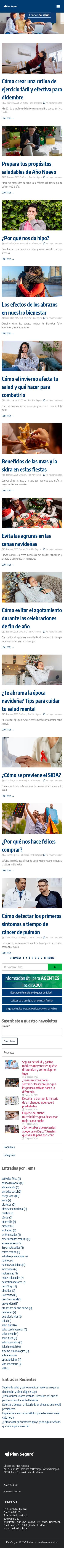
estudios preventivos (15, 1256)
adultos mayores (12, 1183)
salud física (9, 1338)
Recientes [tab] (9, 1052)
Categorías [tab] (9, 1155)
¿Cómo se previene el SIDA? (31, 775)
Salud (6, 1321)
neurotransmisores (14, 1282)
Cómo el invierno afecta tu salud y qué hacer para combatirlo (30, 386)
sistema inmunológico (15, 1351)
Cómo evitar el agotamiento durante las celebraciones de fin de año (32, 618)
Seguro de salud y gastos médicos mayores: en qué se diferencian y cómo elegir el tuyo (39, 1067)
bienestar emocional (14, 1209)
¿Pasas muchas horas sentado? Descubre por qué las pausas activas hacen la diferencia (39, 1086)
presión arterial (11, 1299)
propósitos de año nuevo (17, 1308)
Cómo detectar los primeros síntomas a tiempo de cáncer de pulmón (31, 923)
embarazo (9, 1230)
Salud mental (11, 1346)
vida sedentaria (12, 1364)
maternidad (10, 1273)
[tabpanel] (32, 1099)
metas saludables (13, 1278)
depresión (9, 1222)
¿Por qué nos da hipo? (25, 238)
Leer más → (8, 118)
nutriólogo (9, 1286)
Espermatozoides (13, 1247)
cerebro (8, 1213)
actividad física (11, 1178)
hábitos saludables (13, 1265)
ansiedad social (11, 1191)
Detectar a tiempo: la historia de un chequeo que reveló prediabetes (40, 1102)
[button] (58, 6)
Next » (51, 957)
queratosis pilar (12, 1316)
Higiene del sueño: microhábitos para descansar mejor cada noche (40, 1117)
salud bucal (9, 1325)
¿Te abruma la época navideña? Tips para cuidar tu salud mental (31, 700)
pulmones (9, 1312)
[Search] (55, 967)
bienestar (8, 1204)
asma (6, 1200)
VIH (5, 1368)
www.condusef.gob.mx (15, 1528)
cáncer (7, 1217)
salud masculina (12, 1342)
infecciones (9, 1269)
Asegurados (10, 1196)
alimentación (10, 1187)
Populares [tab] (9, 1147)
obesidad (8, 1290)
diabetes (8, 1226)
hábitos (8, 1260)
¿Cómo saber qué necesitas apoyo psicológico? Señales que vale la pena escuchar (39, 1131)
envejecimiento (12, 1243)
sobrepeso (9, 1355)
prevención (10, 1303)
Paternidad (9, 1295)
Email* (6, 1026)
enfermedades (11, 1234)
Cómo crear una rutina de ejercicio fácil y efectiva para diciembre (32, 89)
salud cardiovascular (14, 1329)
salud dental (10, 1333)
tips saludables (11, 1359)
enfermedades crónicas (16, 1239)
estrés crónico (11, 1252)
